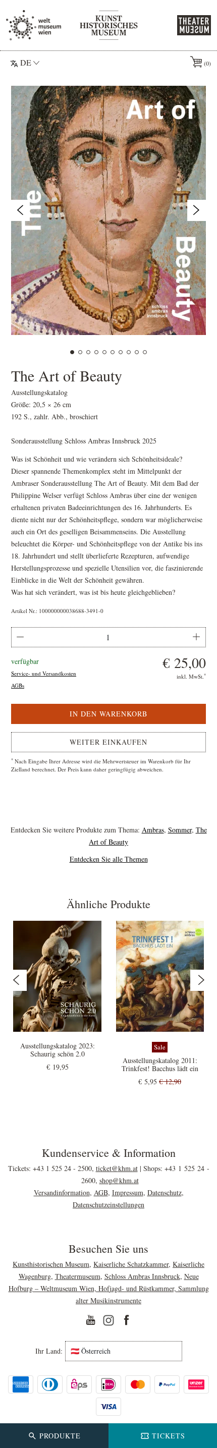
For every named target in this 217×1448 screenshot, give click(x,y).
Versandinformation (62, 1192)
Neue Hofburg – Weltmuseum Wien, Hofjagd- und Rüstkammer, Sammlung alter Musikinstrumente (109, 1288)
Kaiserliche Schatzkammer (131, 1264)
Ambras (153, 829)
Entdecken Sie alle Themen (109, 859)
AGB (101, 1192)
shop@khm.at (119, 1180)
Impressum (127, 1192)
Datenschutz (164, 1192)
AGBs (17, 685)
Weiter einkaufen (108, 742)
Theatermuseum (77, 1276)
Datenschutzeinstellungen (108, 1204)
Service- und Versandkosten (43, 673)
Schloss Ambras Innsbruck (142, 1276)
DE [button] (25, 62)
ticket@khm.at (117, 1168)
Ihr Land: (49, 1351)
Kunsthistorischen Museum (51, 1264)
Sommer (180, 829)
